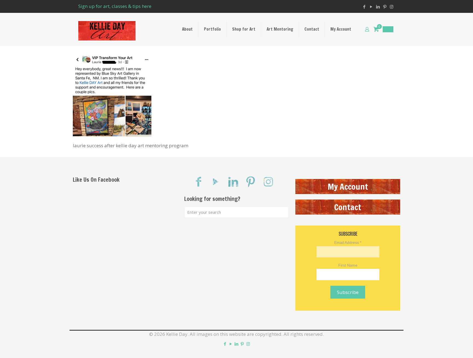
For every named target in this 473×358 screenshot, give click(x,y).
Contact (347, 207)
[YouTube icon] (371, 6)
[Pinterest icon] (385, 6)
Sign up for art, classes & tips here (114, 6)
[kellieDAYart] (106, 29)
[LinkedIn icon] (378, 6)
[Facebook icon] (364, 6)
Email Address (347, 242)
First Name (347, 265)
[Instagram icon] (392, 6)
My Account (348, 186)
